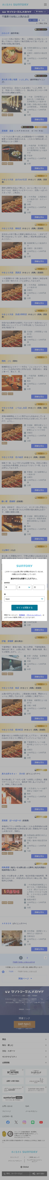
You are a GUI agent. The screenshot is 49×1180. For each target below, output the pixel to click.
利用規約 (22, 615)
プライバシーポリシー (33, 615)
